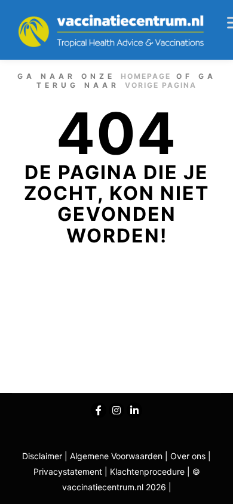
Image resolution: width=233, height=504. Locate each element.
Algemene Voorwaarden (116, 456)
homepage (146, 76)
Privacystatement (69, 471)
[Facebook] (98, 410)
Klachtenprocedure (147, 471)
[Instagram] (116, 410)
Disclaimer (42, 456)
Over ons (189, 456)
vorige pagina (161, 85)
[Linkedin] (134, 410)
